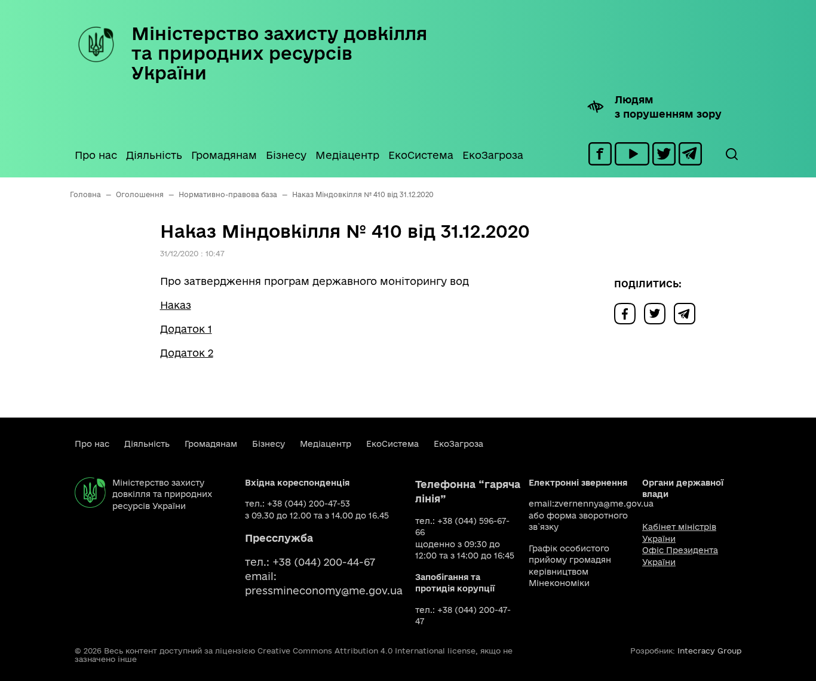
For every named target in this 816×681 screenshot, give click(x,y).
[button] (731, 154)
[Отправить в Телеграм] (687, 313)
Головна (85, 194)
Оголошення (140, 194)
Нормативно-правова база (228, 194)
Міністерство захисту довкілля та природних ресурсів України (279, 52)
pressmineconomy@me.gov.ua (324, 590)
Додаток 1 (186, 329)
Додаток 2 (186, 352)
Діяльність (154, 155)
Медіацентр (347, 155)
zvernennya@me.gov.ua (604, 503)
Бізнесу (286, 155)
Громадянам (224, 155)
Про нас (96, 155)
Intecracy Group (709, 650)
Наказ (175, 305)
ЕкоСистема (420, 155)
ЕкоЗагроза (492, 155)
